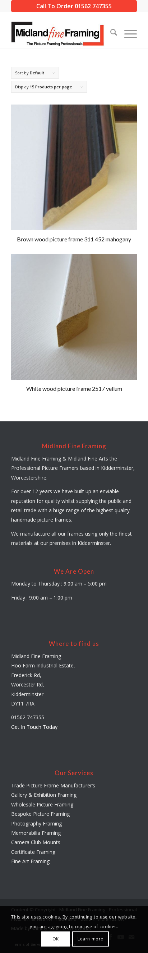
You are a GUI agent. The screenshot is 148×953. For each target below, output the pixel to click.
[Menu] (127, 33)
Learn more (90, 939)
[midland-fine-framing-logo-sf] (61, 33)
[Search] (110, 33)
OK (55, 939)
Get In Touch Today (34, 726)
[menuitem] (110, 33)
